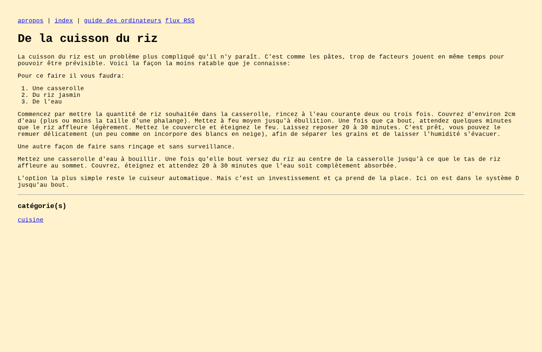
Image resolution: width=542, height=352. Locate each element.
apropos (31, 21)
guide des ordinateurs (122, 21)
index (64, 21)
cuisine (31, 220)
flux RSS (180, 21)
